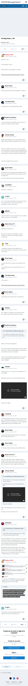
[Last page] (26, 49)
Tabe (6, 243)
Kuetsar (7, 308)
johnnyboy (8, 522)
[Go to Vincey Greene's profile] (2, 135)
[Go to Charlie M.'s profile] (2, 414)
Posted (10, 56)
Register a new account (14, 647)
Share (7, 666)
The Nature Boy (10, 101)
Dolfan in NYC (5, 42)
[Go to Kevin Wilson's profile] (2, 292)
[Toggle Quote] (3, 331)
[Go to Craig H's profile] (2, 197)
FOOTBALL (12, 43)
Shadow (7, 366)
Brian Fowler (9, 86)
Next (23, 49)
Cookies (20, 682)
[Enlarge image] (12, 74)
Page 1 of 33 (14, 49)
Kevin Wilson (9, 292)
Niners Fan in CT (10, 224)
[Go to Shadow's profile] (2, 367)
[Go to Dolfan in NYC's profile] (2, 55)
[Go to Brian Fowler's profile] (2, 86)
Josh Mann (8, 185)
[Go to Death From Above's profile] (2, 118)
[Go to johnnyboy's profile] (2, 523)
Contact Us (14, 682)
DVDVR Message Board (10, 2)
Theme (7, 682)
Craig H (7, 196)
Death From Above (10, 117)
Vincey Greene (9, 135)
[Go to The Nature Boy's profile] (2, 102)
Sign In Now (14, 657)
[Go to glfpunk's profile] (2, 211)
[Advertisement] (14, 23)
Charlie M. (8, 414)
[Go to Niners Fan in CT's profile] (2, 224)
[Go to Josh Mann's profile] (2, 185)
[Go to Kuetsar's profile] (2, 308)
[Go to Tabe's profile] (2, 244)
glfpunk (7, 211)
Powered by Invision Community (14, 683)
